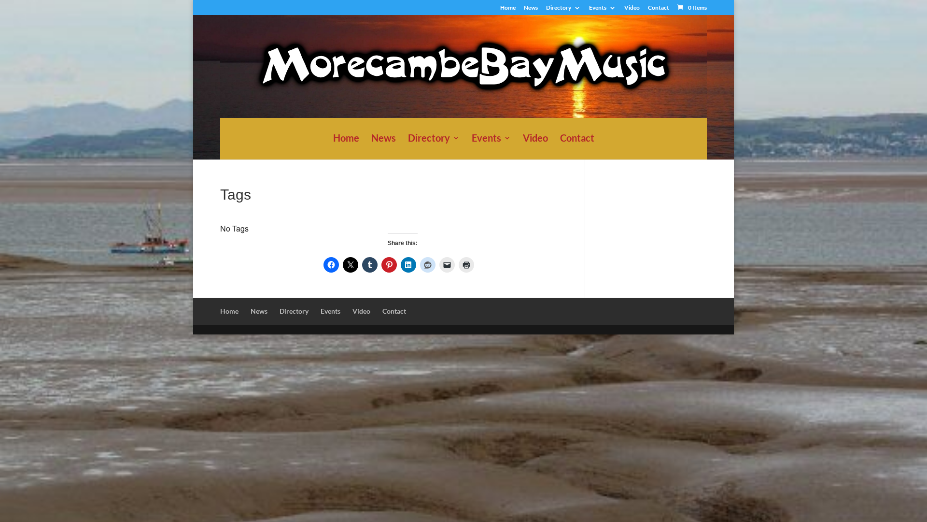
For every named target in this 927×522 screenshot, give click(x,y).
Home (508, 8)
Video (632, 8)
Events (597, 8)
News (531, 8)
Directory (558, 8)
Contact (658, 8)
